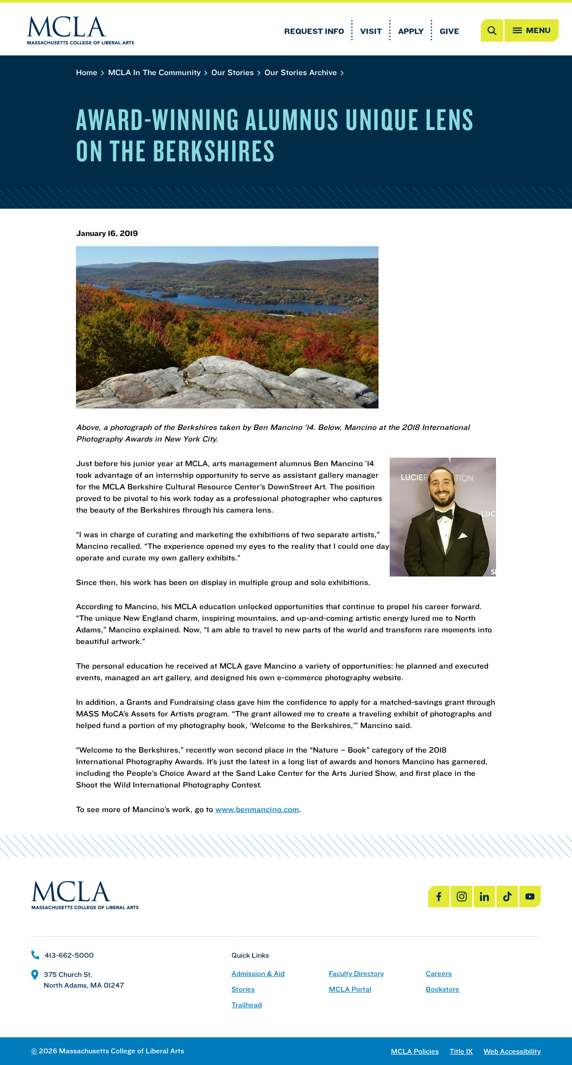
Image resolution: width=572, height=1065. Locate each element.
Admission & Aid (258, 973)
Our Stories (233, 72)
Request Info (314, 31)
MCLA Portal (350, 989)
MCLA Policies (415, 1051)
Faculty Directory (356, 973)
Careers (439, 973)
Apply (411, 31)
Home (88, 72)
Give (449, 31)
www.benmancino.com (257, 809)
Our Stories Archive (302, 72)
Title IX (461, 1051)
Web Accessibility (512, 1051)
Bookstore (442, 989)
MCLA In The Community (155, 72)
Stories (243, 989)
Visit (371, 31)
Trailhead (246, 1005)
